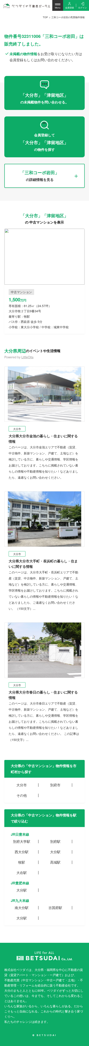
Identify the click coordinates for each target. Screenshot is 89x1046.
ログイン (82, 7)
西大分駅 (22, 851)
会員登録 (69, 7)
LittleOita (27, 357)
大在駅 (21, 872)
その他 (21, 795)
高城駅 (55, 862)
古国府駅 (55, 907)
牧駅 (21, 862)
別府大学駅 (21, 841)
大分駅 (55, 851)
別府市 (55, 784)
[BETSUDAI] (44, 956)
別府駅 (55, 841)
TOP (45, 17)
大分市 (21, 784)
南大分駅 (22, 907)
